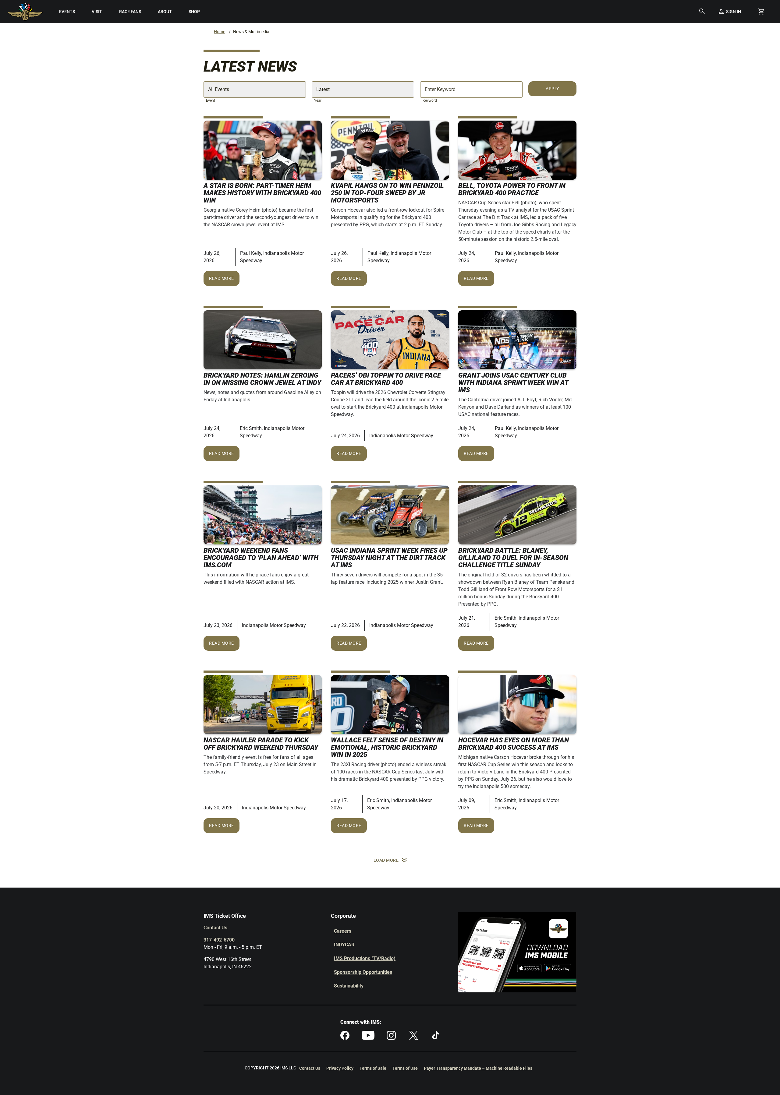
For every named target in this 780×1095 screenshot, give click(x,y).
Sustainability (348, 986)
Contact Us (215, 928)
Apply (552, 88)
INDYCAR (344, 945)
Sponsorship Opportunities (363, 972)
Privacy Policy (339, 1068)
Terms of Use (405, 1068)
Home (219, 31)
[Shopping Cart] (761, 11)
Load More (386, 860)
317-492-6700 (219, 940)
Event (210, 100)
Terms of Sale (373, 1068)
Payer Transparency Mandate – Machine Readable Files (478, 1068)
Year (317, 100)
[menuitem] (67, 11)
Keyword (430, 100)
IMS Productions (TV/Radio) (364, 958)
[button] (702, 12)
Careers (342, 931)
